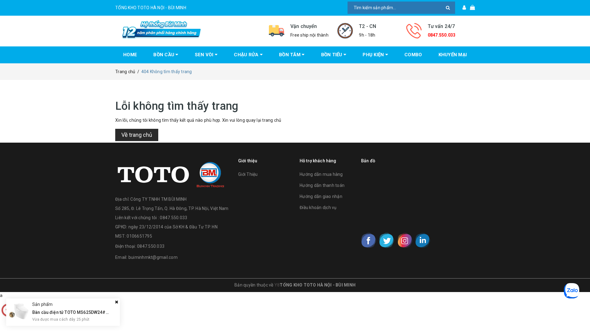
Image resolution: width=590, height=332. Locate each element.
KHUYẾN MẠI (453, 54)
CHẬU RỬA (247, 54)
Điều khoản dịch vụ (318, 207)
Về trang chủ (136, 135)
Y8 (277, 285)
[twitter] (386, 240)
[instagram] (404, 240)
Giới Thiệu (248, 174)
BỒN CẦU (164, 54)
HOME (130, 54)
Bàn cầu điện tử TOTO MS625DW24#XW (72, 312)
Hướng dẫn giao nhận (321, 196)
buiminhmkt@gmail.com (153, 257)
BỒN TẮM (290, 54)
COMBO (413, 54)
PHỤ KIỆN (374, 54)
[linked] (422, 240)
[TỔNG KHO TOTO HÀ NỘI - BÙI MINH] (187, 30)
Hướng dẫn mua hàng (321, 174)
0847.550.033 (442, 35)
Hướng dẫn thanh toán (322, 185)
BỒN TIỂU (332, 54)
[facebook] (368, 240)
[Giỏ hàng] (470, 7)
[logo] (170, 173)
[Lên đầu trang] (579, 313)
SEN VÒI (205, 54)
